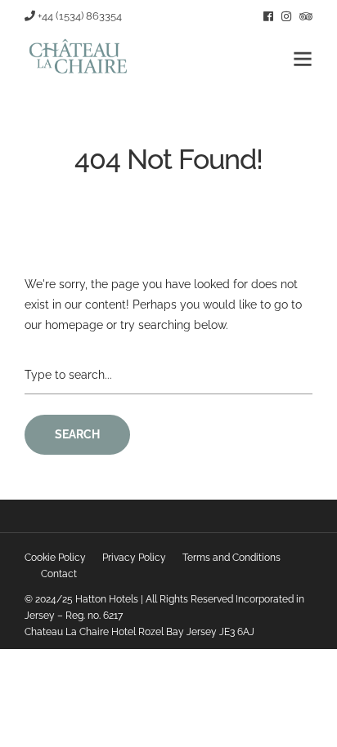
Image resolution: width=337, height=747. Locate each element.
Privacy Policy (134, 557)
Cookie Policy (55, 557)
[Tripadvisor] (305, 16)
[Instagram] (286, 16)
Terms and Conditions (231, 557)
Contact (59, 574)
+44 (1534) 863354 (78, 16)
